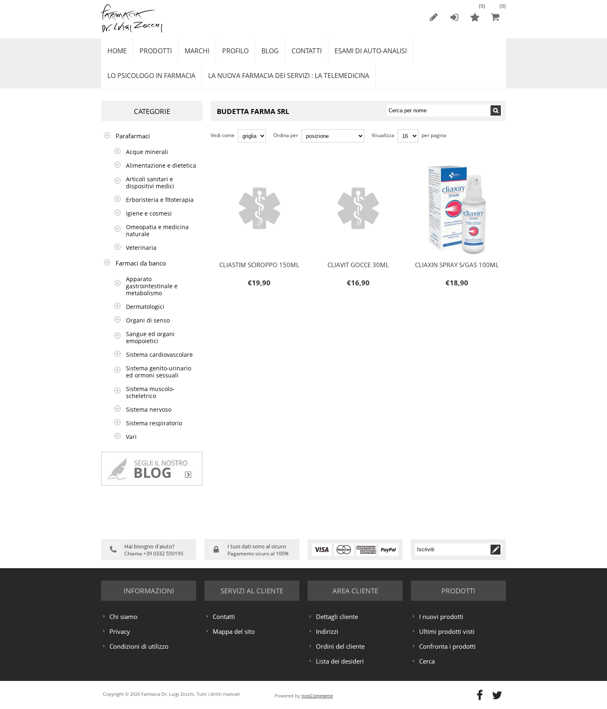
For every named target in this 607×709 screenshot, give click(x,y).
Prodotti (156, 50)
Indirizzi (327, 631)
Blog (270, 50)
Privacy (119, 631)
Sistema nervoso (148, 409)
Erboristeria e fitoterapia (160, 200)
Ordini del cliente (340, 646)
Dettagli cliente (337, 616)
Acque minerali (147, 152)
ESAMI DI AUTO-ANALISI (370, 50)
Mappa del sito (234, 631)
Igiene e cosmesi (149, 213)
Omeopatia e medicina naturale (157, 230)
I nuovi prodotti (441, 616)
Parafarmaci (133, 136)
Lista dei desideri (340, 661)
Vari (131, 437)
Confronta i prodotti (447, 646)
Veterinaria (141, 247)
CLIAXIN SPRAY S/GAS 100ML (446, 184)
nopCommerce (317, 695)
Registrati (433, 17)
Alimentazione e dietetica (161, 165)
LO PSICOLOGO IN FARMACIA (151, 75)
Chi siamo (123, 616)
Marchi (197, 50)
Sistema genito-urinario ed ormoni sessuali (158, 371)
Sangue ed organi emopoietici (150, 337)
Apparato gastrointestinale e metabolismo (152, 286)
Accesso (454, 17)
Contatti (307, 50)
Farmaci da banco (141, 263)
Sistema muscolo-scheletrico (150, 392)
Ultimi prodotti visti (446, 631)
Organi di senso (148, 320)
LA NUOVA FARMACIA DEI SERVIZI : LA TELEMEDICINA (288, 75)
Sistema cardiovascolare (159, 354)
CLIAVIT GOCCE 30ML (338, 184)
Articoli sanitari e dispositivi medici (150, 182)
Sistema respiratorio (154, 423)
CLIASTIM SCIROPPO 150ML (247, 184)
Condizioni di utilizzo (138, 646)
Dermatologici (145, 307)
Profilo (235, 50)
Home (117, 50)
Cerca (427, 661)
